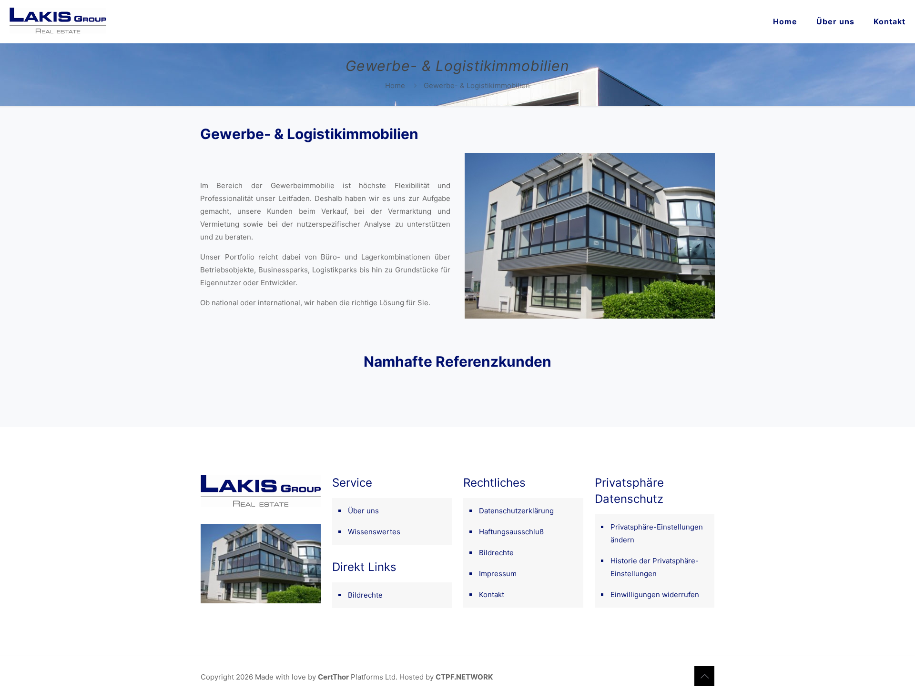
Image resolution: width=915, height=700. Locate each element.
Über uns (363, 510)
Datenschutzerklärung (516, 510)
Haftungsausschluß (511, 531)
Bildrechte (365, 595)
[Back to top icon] (704, 676)
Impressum (498, 573)
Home (395, 85)
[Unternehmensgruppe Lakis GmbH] (58, 21)
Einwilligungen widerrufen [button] (654, 594)
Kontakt (491, 594)
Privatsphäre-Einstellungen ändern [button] (656, 533)
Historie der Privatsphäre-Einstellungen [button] (654, 567)
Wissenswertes (374, 531)
